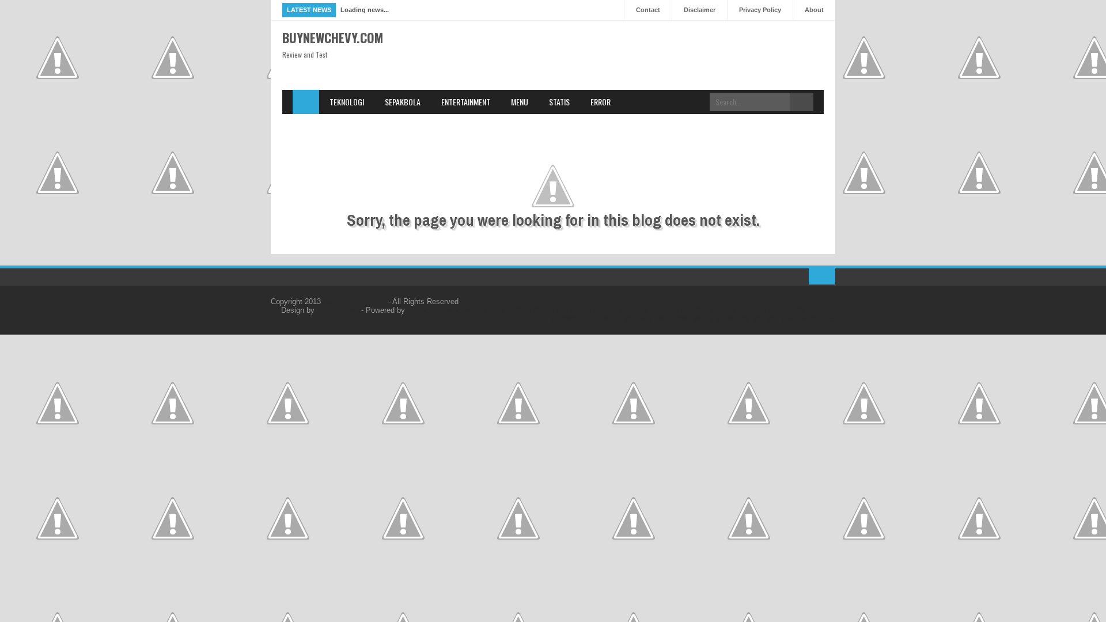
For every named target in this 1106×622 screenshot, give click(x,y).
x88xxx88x (672, 318)
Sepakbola (403, 102)
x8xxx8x (638, 318)
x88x (497, 310)
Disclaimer (699, 9)
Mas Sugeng (338, 310)
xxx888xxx (569, 318)
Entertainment (465, 102)
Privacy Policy (760, 9)
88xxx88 (752, 310)
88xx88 (605, 310)
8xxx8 (725, 310)
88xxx (703, 318)
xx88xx (519, 310)
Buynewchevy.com (332, 37)
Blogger (822, 318)
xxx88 (725, 318)
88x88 (544, 310)
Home (306, 102)
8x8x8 (581, 310)
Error (600, 102)
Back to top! (822, 276)
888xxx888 (786, 310)
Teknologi (346, 102)
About (814, 9)
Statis (559, 102)
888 (562, 310)
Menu (519, 102)
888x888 (664, 310)
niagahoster (426, 310)
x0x (744, 318)
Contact (648, 9)
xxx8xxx (634, 310)
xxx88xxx (697, 310)
